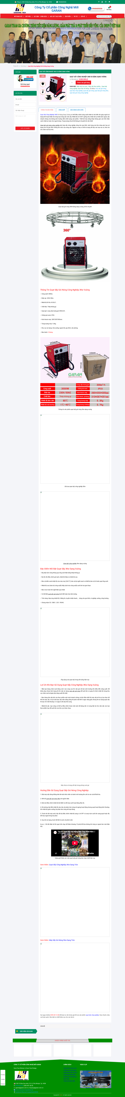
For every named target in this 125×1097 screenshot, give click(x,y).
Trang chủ (19, 16)
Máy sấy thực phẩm (56, 16)
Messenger (3, 1083)
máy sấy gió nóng (100, 88)
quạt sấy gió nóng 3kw (101, 91)
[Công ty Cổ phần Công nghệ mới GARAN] (21, 8)
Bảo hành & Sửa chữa (76, 110)
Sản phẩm (68, 16)
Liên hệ (83, 16)
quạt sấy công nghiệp (76, 91)
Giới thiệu (28, 16)
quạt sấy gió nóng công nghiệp (79, 93)
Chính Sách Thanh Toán (70, 1068)
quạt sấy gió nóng (88, 91)
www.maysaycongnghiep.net (24, 1090)
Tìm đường (3, 1074)
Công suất (62, 110)
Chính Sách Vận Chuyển (70, 1072)
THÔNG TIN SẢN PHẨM (47, 110)
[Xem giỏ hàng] (109, 7)
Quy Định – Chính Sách (40, 16)
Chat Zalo (3, 1079)
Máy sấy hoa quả (82, 86)
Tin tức (76, 16)
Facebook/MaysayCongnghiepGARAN (26, 1092)
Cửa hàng (23, 66)
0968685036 (62, 2)
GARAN (61, 1095)
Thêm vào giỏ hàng (83, 82)
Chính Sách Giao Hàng (69, 1070)
